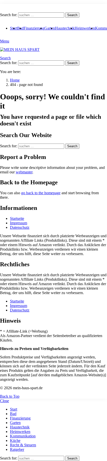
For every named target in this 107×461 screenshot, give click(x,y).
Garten (49, 28)
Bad (13, 414)
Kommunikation (23, 436)
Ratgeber (17, 449)
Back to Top (9, 396)
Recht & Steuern (23, 445)
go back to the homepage (40, 193)
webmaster (24, 172)
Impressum (18, 223)
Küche (15, 440)
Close (4, 401)
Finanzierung (34, 28)
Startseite (17, 218)
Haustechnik (65, 28)
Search (72, 15)
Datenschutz (19, 227)
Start (13, 409)
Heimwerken (85, 28)
